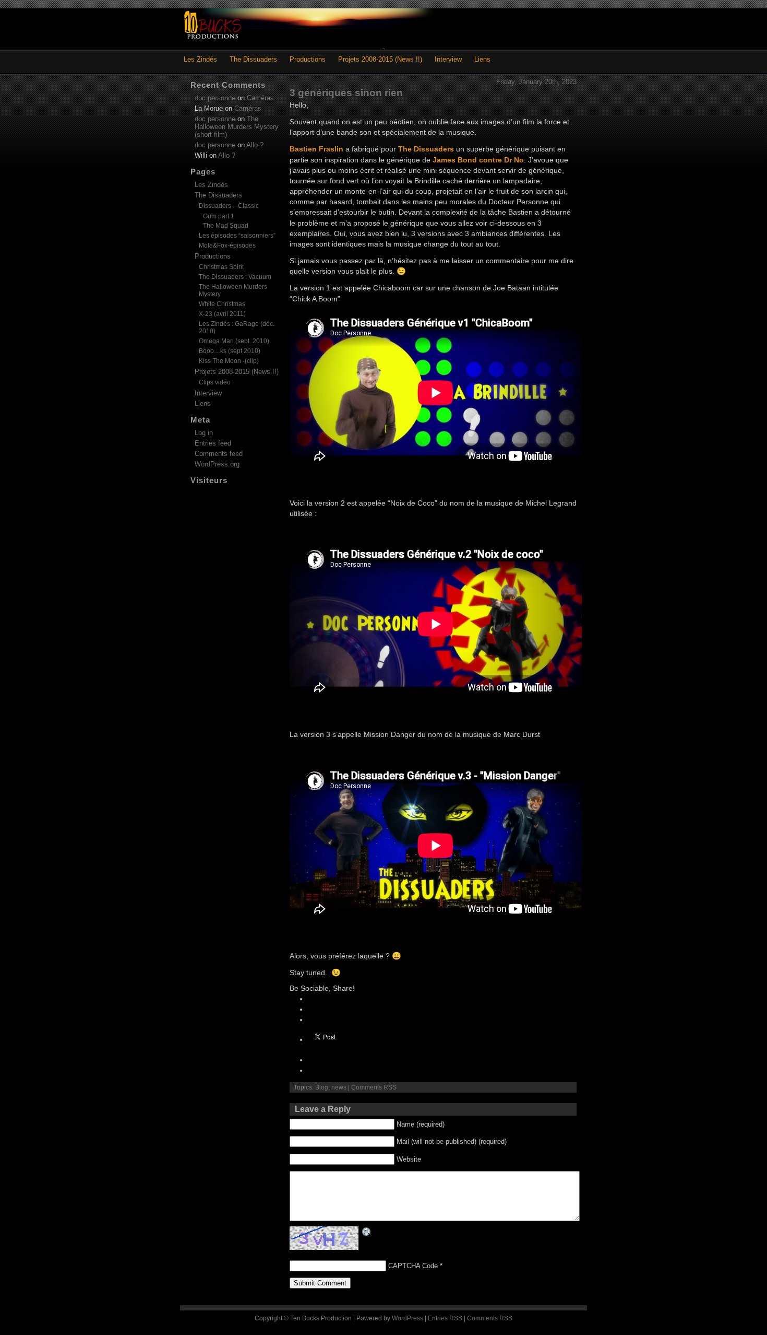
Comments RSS (374, 1087)
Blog (321, 1087)
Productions (308, 59)
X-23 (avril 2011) (222, 314)
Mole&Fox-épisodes (227, 245)
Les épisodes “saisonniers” (237, 235)
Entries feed (213, 443)
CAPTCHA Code (413, 1266)
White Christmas (222, 304)
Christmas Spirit (221, 267)
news (338, 1087)
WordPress (407, 1318)
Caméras (260, 98)
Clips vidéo (215, 382)
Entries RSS (445, 1318)
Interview (448, 59)
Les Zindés (200, 59)
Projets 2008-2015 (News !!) (380, 59)
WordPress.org (217, 464)
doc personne (215, 98)
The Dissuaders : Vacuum (235, 276)
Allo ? (254, 145)
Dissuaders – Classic (229, 205)
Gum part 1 (218, 216)
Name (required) (421, 1124)
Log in (204, 433)
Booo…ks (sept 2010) (229, 351)
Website (409, 1159)
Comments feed (219, 454)
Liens (482, 59)
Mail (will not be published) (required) (452, 1141)
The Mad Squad (225, 225)
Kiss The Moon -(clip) (229, 361)
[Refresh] (367, 1231)
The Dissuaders (253, 59)
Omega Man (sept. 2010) (234, 341)
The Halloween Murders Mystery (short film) (237, 126)
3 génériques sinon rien (346, 92)
